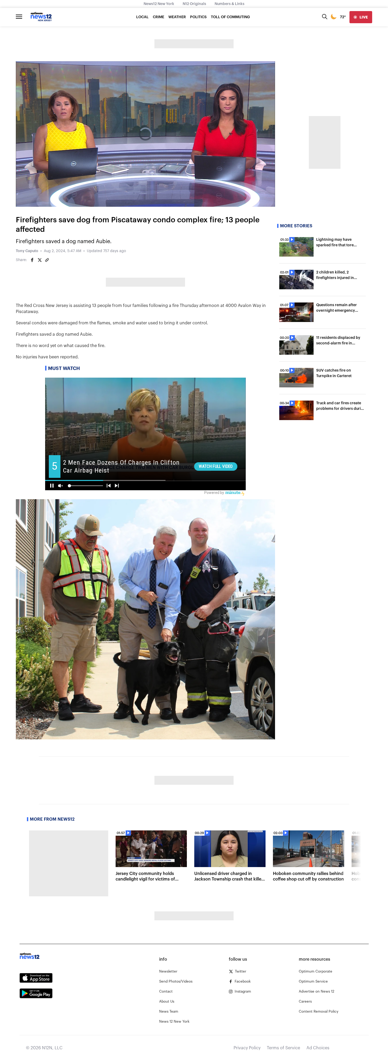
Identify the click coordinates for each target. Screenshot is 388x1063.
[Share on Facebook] (32, 260)
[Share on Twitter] (39, 260)
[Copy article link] (47, 260)
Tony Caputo (27, 251)
